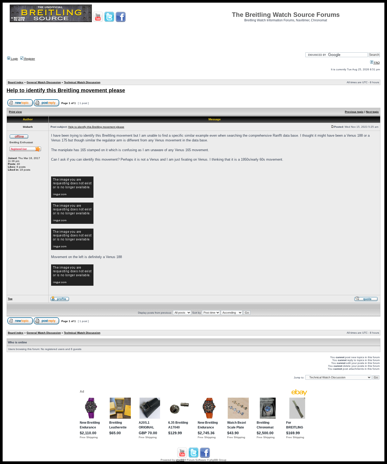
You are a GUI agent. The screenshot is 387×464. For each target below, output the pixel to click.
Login (14, 58)
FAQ (376, 62)
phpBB (180, 459)
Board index (15, 82)
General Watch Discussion (44, 82)
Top (10, 298)
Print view (15, 111)
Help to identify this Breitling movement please (66, 90)
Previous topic (354, 111)
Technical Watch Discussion (82, 82)
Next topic (372, 111)
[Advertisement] (193, 35)
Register (29, 58)
